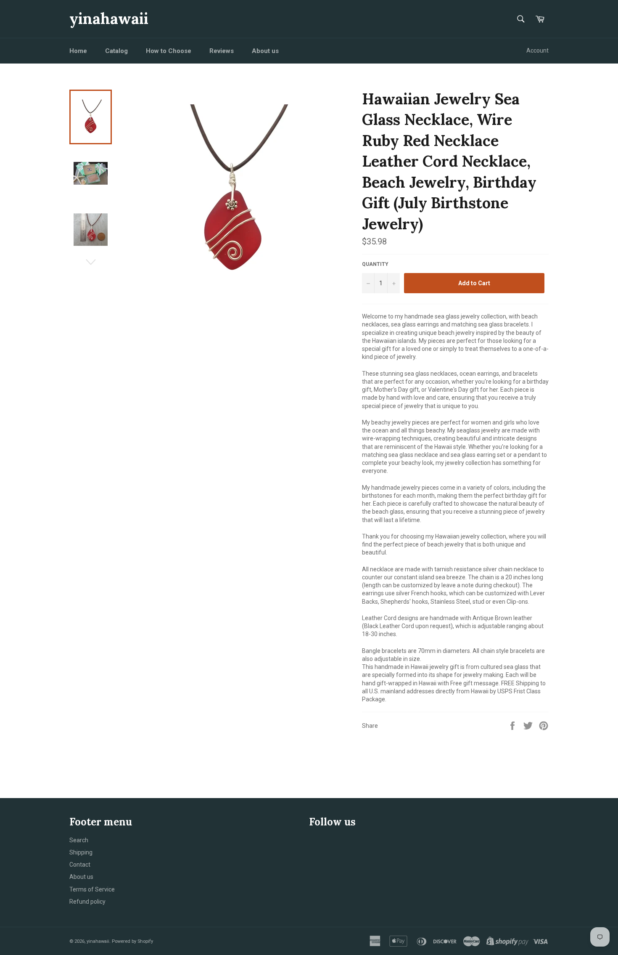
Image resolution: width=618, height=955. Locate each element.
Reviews (221, 51)
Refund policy (87, 901)
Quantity (375, 264)
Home (78, 51)
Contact (79, 864)
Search (78, 840)
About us (265, 51)
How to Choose (168, 51)
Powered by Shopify (132, 941)
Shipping (80, 852)
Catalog (116, 51)
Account (537, 50)
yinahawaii (108, 18)
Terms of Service (92, 889)
